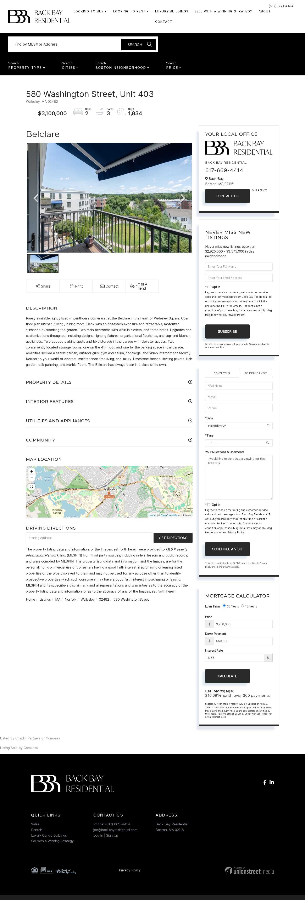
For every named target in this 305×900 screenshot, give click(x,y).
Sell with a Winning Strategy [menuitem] (224, 11)
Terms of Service (224, 567)
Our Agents (259, 190)
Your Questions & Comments (224, 452)
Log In (98, 835)
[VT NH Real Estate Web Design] (235, 870)
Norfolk (70, 599)
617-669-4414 (224, 170)
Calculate (227, 676)
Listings (45, 599)
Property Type (25, 67)
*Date (209, 418)
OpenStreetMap (170, 515)
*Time (209, 435)
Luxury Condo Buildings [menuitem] (49, 835)
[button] (138, 44)
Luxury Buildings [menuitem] (171, 11)
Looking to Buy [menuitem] (89, 11)
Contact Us (227, 196)
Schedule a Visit (255, 373)
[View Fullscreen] (31, 487)
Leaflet (152, 515)
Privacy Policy (236, 314)
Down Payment (215, 633)
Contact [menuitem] (163, 21)
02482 (104, 599)
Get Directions (173, 538)
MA (57, 599)
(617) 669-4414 (281, 6)
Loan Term (212, 606)
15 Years (251, 606)
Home (30, 599)
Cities (68, 67)
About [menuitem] (265, 11)
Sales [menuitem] (35, 824)
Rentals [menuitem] (37, 830)
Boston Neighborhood (120, 67)
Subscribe (227, 331)
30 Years (233, 606)
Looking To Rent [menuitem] (129, 11)
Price (172, 67)
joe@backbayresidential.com (115, 830)
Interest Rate (214, 650)
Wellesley (88, 599)
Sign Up (112, 835)
